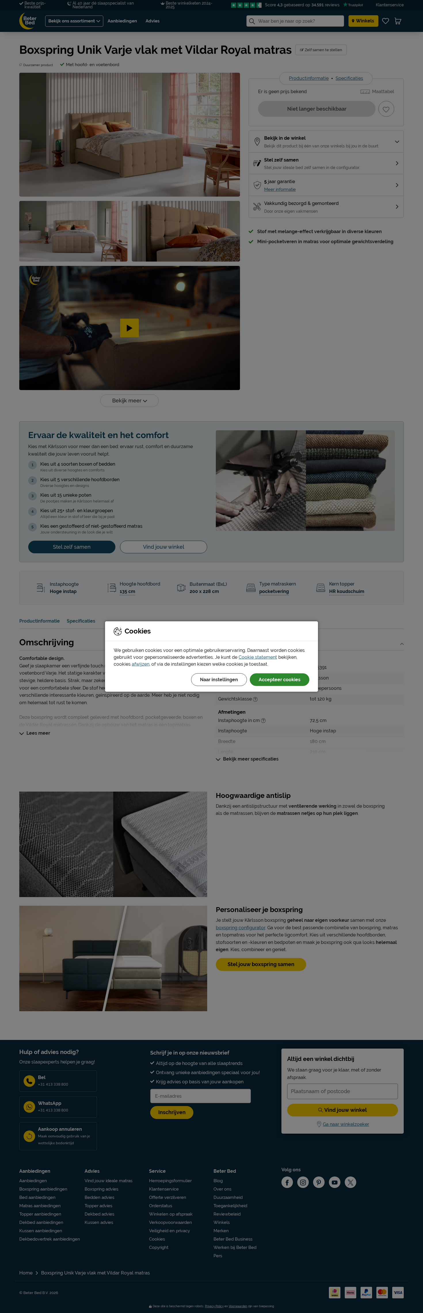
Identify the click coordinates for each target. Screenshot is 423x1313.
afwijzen (140, 664)
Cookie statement (258, 657)
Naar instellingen (219, 679)
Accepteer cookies (279, 679)
